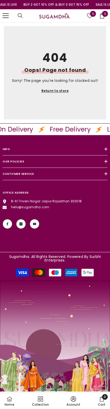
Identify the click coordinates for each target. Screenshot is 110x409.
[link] (55, 345)
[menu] (6, 16)
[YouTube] (34, 224)
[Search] (20, 16)
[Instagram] (21, 224)
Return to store (55, 91)
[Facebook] (7, 224)
